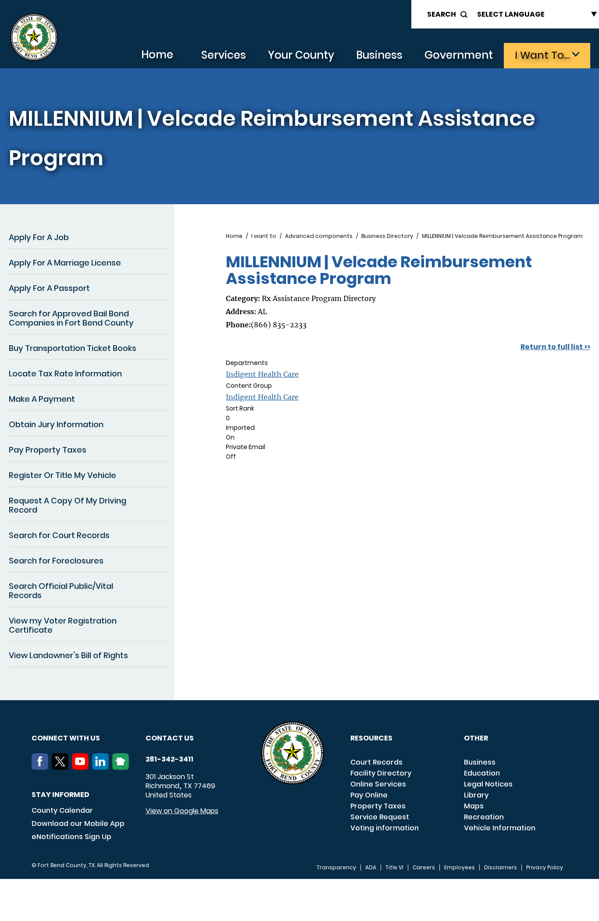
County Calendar (62, 810)
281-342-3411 (169, 759)
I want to (263, 236)
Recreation (484, 817)
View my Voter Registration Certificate (63, 625)
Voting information (384, 828)
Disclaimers (500, 867)
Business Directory (387, 236)
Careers (424, 867)
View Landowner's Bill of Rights (68, 655)
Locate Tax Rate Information (65, 373)
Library (476, 795)
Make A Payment (42, 398)
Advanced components (319, 236)
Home (157, 54)
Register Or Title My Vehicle (62, 475)
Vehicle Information (499, 828)
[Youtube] (82, 767)
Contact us (170, 738)
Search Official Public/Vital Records (61, 591)
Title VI (394, 867)
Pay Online (369, 795)
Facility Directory (380, 773)
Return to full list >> (555, 347)
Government (458, 55)
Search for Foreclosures (56, 560)
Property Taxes (378, 806)
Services (223, 55)
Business (379, 55)
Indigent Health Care (262, 374)
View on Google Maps (182, 811)
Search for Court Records (59, 535)
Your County (301, 55)
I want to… (542, 55)
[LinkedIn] (102, 767)
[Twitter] (62, 767)
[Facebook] (42, 767)
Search (441, 14)
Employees (459, 867)
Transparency (336, 867)
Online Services (378, 784)
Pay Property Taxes (47, 449)
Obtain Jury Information (56, 424)
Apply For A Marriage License (65, 262)
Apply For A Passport (49, 288)
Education (482, 773)
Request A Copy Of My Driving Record (67, 505)
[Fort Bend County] (34, 37)
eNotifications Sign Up (71, 837)
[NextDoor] (122, 767)
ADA (370, 867)
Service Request (379, 817)
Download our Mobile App (78, 823)
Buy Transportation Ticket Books (72, 348)
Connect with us (66, 738)
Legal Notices (488, 784)
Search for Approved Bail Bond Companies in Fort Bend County (71, 318)
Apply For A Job (39, 237)
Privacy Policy (544, 867)
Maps (474, 806)
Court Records (376, 762)
